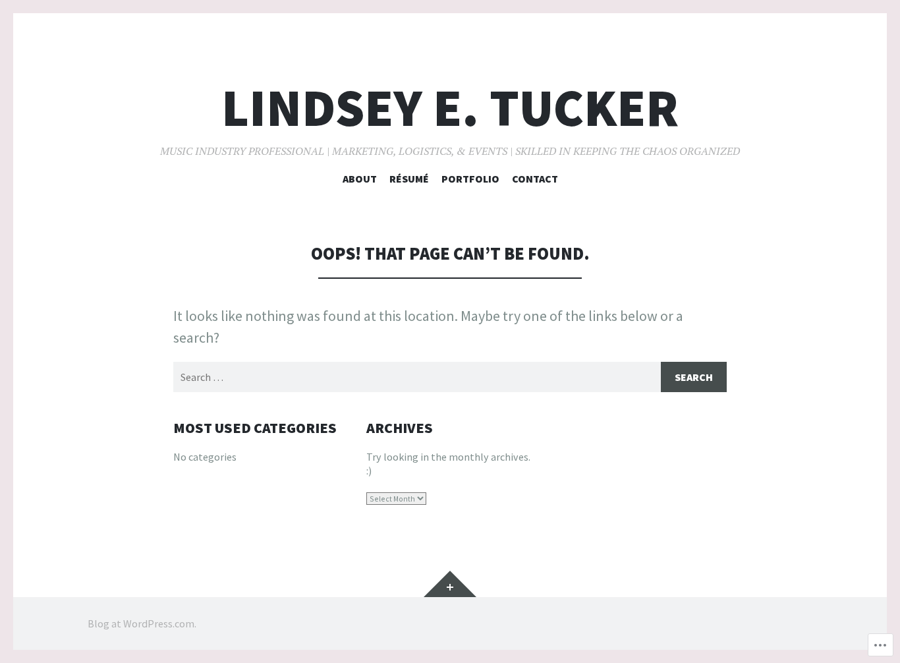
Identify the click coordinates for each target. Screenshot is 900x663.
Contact (535, 178)
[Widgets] (450, 584)
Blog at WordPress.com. (142, 623)
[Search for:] (450, 377)
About (360, 178)
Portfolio (470, 178)
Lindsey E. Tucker (450, 107)
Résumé (409, 178)
